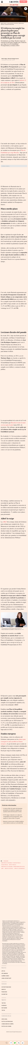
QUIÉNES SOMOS (5, 975)
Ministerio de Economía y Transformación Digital (13, 866)
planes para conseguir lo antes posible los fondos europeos (13, 741)
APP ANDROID (5, 973)
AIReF (5, 522)
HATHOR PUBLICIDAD (6, 987)
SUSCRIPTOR (4, 994)
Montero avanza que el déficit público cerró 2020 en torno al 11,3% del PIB (13, 822)
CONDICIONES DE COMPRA (7, 1024)
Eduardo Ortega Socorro (13, 58)
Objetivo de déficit (9, 868)
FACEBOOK (4, 1005)
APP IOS (3, 971)
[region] (13, 51)
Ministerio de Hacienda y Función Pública (10, 862)
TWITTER (4, 1003)
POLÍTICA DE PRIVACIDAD (7, 1021)
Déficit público (12, 864)
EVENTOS (4, 989)
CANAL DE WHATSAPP (6, 978)
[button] (11, 1043)
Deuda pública (4, 864)
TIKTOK (3, 1010)
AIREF (2, 868)
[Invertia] (14, 4)
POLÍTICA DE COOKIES (6, 1026)
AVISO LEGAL (4, 1019)
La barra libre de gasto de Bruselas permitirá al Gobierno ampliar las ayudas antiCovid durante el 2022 (12, 810)
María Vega (4, 58)
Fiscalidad (6, 861)
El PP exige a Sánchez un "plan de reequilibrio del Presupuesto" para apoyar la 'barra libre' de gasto (12, 816)
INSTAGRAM (4, 1008)
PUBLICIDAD (4, 992)
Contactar (4, 983)
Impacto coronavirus (19, 868)
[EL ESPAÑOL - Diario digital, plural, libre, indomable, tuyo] (14, 1)
